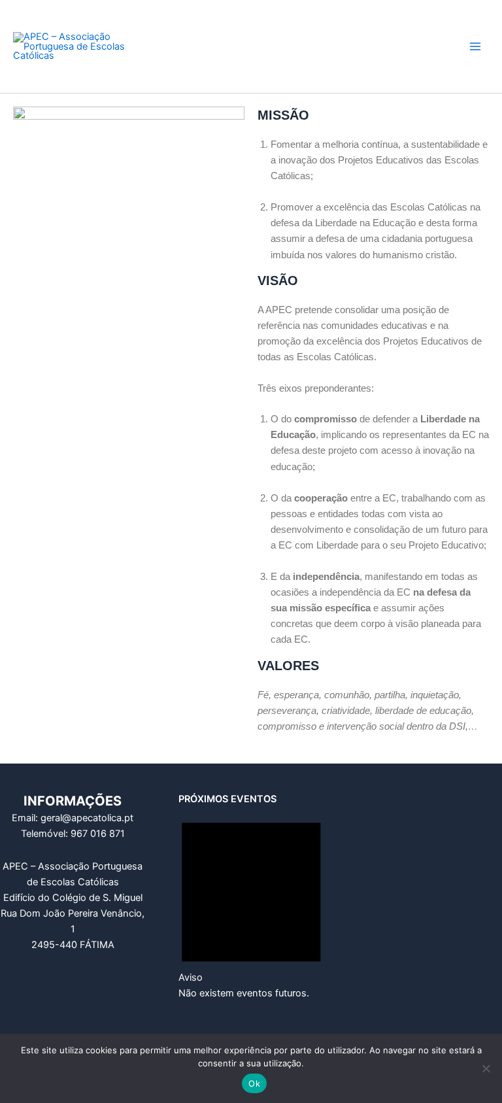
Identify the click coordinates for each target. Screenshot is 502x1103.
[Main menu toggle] (475, 46)
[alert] (251, 903)
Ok (254, 1083)
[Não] (485, 1068)
